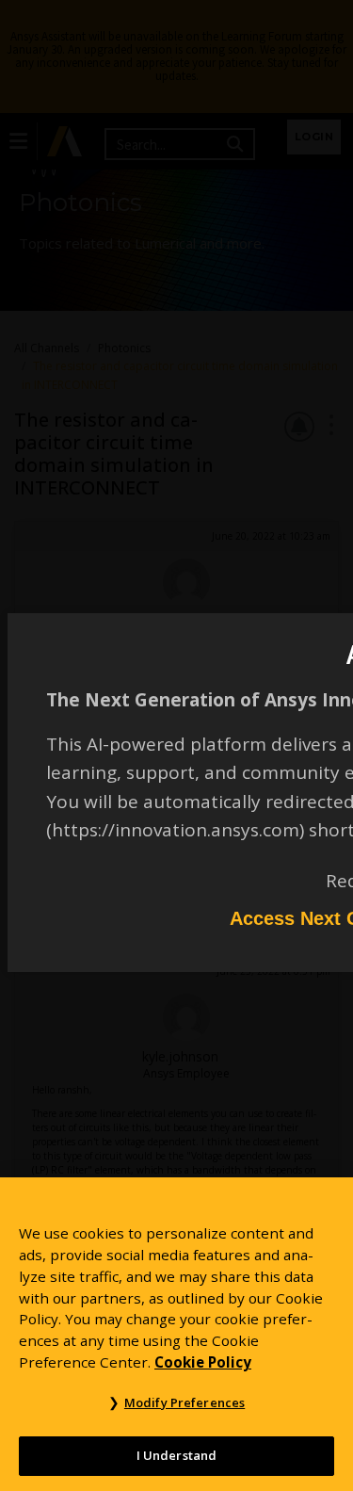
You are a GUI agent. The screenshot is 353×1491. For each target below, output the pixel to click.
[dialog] (176, 745)
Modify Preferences (184, 1402)
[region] (176, 1334)
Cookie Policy (202, 1362)
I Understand (176, 1455)
